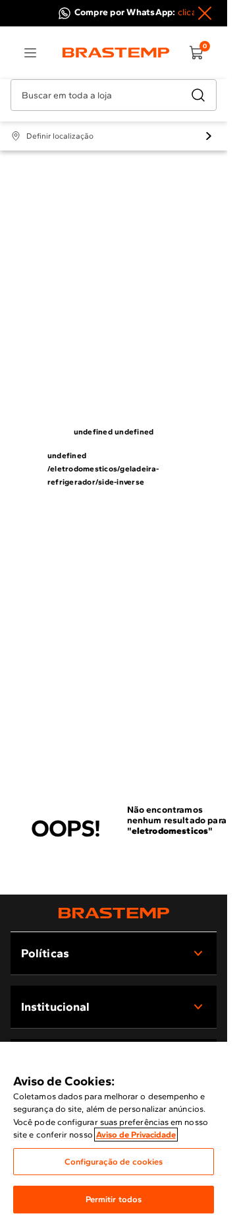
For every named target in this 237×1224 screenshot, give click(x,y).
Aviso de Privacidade (136, 1134)
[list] (30, 53)
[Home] (116, 53)
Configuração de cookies (114, 1162)
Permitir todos (114, 1199)
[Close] (204, 13)
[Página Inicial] (114, 912)
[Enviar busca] (198, 95)
